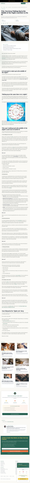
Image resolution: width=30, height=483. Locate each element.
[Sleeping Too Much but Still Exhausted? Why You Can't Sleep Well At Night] (22, 362)
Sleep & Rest (9, 7)
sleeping (10, 187)
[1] (14, 210)
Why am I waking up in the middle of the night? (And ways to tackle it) (12, 48)
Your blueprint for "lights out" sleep (7, 49)
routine (8, 281)
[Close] (28, 1)
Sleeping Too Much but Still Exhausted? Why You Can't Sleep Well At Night (21, 369)
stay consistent (18, 275)
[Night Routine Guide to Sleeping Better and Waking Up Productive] (8, 376)
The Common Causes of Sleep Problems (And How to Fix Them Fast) (7, 354)
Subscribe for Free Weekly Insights (15, 451)
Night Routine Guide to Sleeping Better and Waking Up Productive (7, 381)
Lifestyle (4, 7)
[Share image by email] (24, 103)
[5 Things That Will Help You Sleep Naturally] (22, 378)
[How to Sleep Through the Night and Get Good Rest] (22, 346)
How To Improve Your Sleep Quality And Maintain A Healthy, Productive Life (8, 368)
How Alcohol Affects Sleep (10, 421)
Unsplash (5, 41)
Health (6, 7)
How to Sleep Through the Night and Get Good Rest (21, 351)
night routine (11, 306)
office (12, 136)
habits (3, 124)
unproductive (4, 58)
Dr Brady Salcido (10, 426)
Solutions (2, 467)
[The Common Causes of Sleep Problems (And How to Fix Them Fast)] (8, 347)
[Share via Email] (7, 23)
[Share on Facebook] (2, 23)
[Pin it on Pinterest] (3, 23)
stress (13, 147)
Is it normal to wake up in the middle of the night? (9, 45)
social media (20, 220)
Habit (3, 379)
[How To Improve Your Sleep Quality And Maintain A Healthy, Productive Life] (7, 361)
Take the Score (23, 3)
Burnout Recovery (2, 468)
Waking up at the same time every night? (8, 47)
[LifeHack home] (3, 3)
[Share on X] (5, 23)
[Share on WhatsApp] (22, 103)
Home (1, 7)
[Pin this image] (20, 103)
